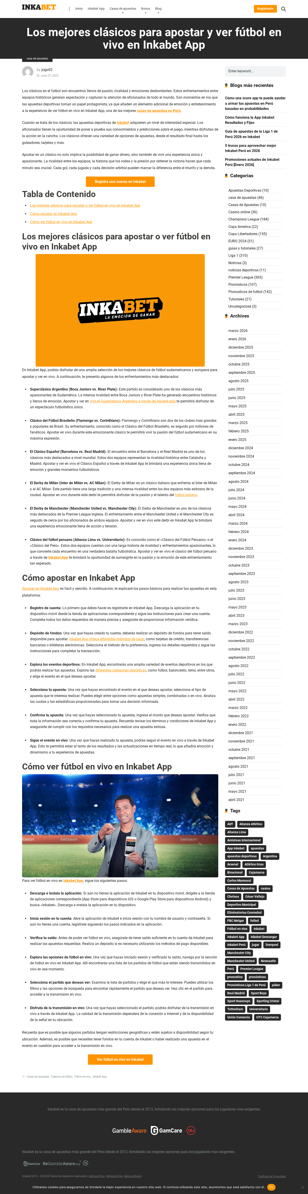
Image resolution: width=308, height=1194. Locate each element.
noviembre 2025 (241, 356)
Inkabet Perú (236, 945)
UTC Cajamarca (267, 1017)
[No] (302, 1187)
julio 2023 (236, 590)
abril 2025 (236, 414)
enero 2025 (237, 440)
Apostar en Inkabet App (40, 588)
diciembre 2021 (240, 733)
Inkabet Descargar (264, 937)
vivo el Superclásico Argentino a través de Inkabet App (133, 401)
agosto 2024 (238, 481)
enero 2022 (237, 724)
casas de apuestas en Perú (159, 111)
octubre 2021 (238, 749)
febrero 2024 (238, 532)
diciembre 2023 (240, 548)
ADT (230, 824)
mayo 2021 (237, 791)
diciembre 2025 (240, 347)
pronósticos (257, 977)
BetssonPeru (97, 1176)
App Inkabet (235, 848)
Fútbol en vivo (82, 1076)
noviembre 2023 (241, 557)
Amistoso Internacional (244, 840)
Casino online (239, 212)
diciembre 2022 (240, 632)
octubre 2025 (238, 364)
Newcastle (268, 961)
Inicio (79, 9)
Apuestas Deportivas (244, 190)
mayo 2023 (237, 607)
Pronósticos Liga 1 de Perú (246, 985)
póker (276, 985)
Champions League (243, 219)
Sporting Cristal (268, 1001)
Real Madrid (236, 993)
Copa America (239, 227)
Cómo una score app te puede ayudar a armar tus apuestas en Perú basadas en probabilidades (255, 103)
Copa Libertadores (242, 234)
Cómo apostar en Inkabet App (53, 214)
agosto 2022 (238, 666)
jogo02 (47, 70)
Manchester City (239, 953)
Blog (158, 9)
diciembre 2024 (240, 448)
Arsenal (232, 864)
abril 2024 (236, 515)
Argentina (270, 856)
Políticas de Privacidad (272, 1176)
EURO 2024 (237, 241)
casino (265, 888)
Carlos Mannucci (239, 880)
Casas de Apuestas (38, 1076)
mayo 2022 (237, 691)
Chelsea (233, 896)
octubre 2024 (238, 465)
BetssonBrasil (132, 1176)
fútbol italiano (186, 495)
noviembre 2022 (241, 641)
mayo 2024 (237, 506)
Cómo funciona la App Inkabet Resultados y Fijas (249, 120)
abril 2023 (236, 615)
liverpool (272, 945)
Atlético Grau (254, 864)
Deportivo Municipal (241, 904)
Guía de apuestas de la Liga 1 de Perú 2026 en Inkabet (251, 134)
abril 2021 (236, 800)
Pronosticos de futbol (245, 292)
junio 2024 (236, 498)
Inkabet (259, 929)
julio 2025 (236, 389)
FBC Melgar (235, 920)
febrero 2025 (238, 431)
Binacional (235, 872)
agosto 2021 (238, 766)
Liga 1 (233, 255)
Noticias (234, 263)
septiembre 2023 (241, 574)
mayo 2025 (237, 406)
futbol (254, 920)
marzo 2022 (238, 708)
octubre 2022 (238, 649)
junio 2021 (236, 783)
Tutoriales (236, 299)
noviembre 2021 (241, 741)
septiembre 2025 (241, 372)
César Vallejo (254, 896)
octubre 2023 (238, 565)
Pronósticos (237, 284)
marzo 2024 (238, 523)
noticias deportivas (243, 270)
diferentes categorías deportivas (120, 670)
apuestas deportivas (242, 856)
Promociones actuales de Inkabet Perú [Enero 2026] (252, 162)
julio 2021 (236, 775)
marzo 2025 (238, 423)
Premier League (240, 277)
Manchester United (241, 961)
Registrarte (265, 9)
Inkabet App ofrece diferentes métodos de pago (106, 639)
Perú (230, 969)
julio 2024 (236, 490)
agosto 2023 (238, 582)
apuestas (257, 848)
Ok (271, 1187)
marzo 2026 (238, 331)
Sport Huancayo (238, 1001)
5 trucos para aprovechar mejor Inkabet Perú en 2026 (250, 148)
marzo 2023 (238, 624)
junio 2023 (236, 599)
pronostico (235, 977)
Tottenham (235, 1009)
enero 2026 (237, 339)
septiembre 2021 (241, 758)
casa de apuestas (37, 58)
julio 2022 (236, 674)
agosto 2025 (238, 381)
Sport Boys (259, 993)
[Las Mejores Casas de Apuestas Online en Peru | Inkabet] (39, 5)
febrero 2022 (238, 716)
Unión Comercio (238, 1017)
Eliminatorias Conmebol (244, 912)
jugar (255, 945)
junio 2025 (236, 398)
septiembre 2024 (241, 473)
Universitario (258, 1009)
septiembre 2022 (241, 657)
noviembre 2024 (241, 456)
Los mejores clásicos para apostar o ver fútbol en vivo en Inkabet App (85, 205)
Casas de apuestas (123, 9)
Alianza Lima (236, 832)
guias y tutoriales (242, 248)
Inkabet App (96, 9)
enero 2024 (237, 540)
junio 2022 (236, 683)
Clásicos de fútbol (61, 1076)
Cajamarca (256, 872)
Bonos (145, 9)
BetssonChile (114, 1176)
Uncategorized (239, 306)
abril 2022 (236, 699)
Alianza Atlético (250, 824)
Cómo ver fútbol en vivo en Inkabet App (61, 222)
